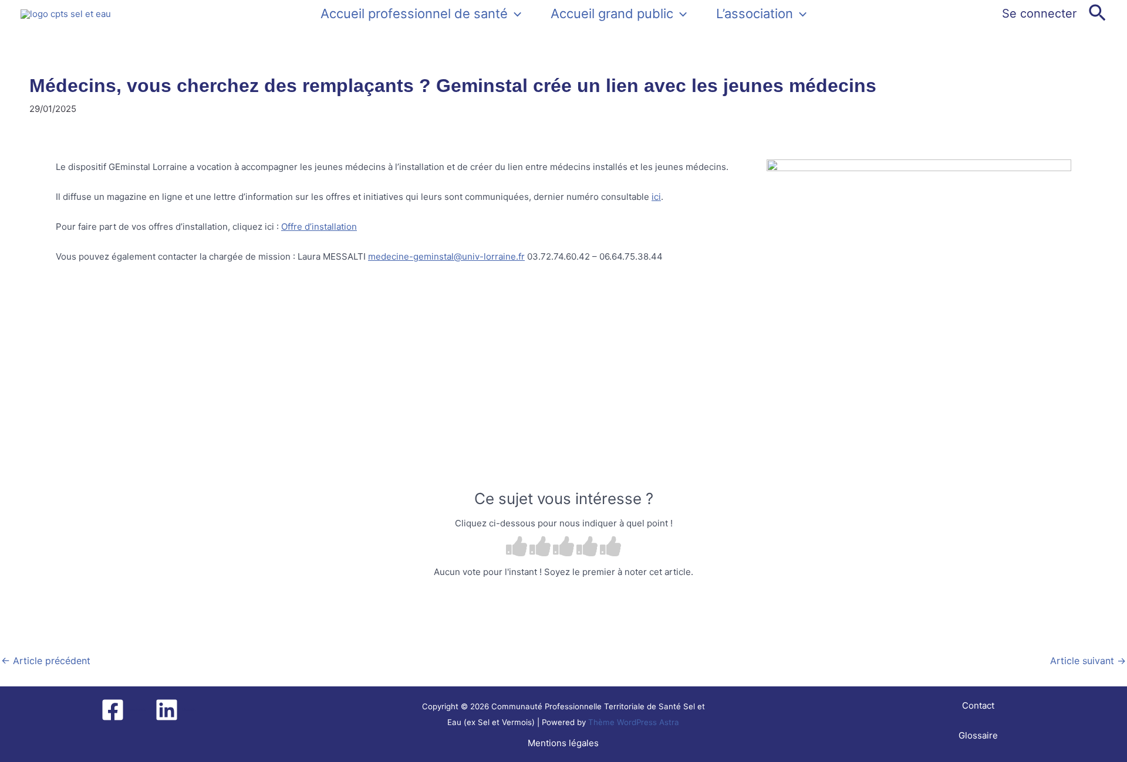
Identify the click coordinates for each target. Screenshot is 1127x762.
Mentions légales (563, 743)
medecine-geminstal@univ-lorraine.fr (446, 256)
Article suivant (1088, 660)
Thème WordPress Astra (633, 722)
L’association (754, 13)
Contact (978, 705)
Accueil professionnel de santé (414, 13)
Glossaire (978, 735)
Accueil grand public (612, 13)
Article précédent (45, 660)
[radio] (516, 548)
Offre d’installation (319, 226)
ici (656, 196)
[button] (514, 13)
